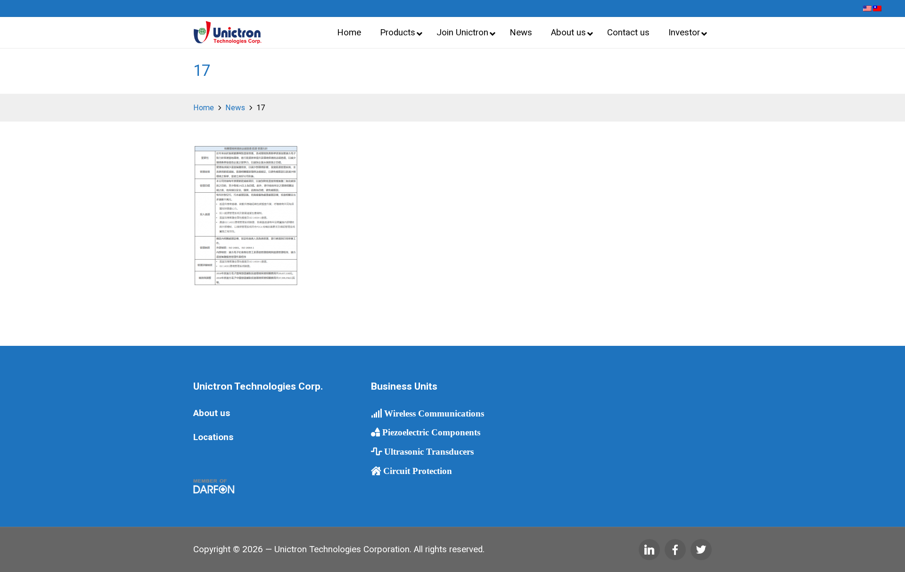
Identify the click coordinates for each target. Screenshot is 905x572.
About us (211, 413)
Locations (213, 437)
